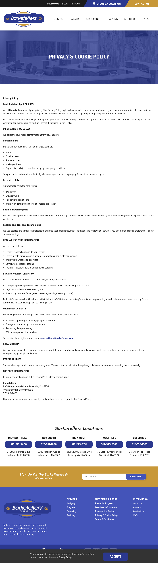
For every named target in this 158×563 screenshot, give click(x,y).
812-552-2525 (139, 444)
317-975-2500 (109, 444)
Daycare (74, 19)
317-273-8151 (79, 444)
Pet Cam (75, 4)
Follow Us (53, 4)
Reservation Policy (104, 511)
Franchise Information (106, 507)
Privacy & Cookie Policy (106, 515)
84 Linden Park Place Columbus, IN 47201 (139, 453)
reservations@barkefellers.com (56, 338)
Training (112, 19)
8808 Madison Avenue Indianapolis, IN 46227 (49, 453)
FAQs (146, 19)
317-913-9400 (18, 444)
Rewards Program (104, 503)
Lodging (58, 19)
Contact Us (142, 4)
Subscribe (114, 477)
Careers (137, 507)
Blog (65, 4)
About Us (130, 19)
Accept (115, 557)
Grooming (93, 19)
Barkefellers (24, 19)
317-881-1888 (49, 444)
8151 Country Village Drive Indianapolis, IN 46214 (79, 453)
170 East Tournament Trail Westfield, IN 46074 (109, 453)
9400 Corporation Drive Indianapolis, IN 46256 (18, 453)
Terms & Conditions (104, 519)
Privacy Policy (65, 557)
